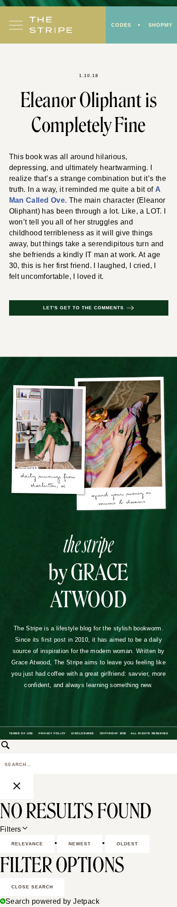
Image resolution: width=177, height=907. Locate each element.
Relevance (27, 843)
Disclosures (82, 733)
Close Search (32, 886)
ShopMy (160, 25)
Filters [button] (23, 830)
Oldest (127, 843)
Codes (121, 25)
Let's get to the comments (83, 307)
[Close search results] (17, 786)
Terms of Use (21, 733)
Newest (80, 843)
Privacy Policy (52, 733)
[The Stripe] (51, 25)
